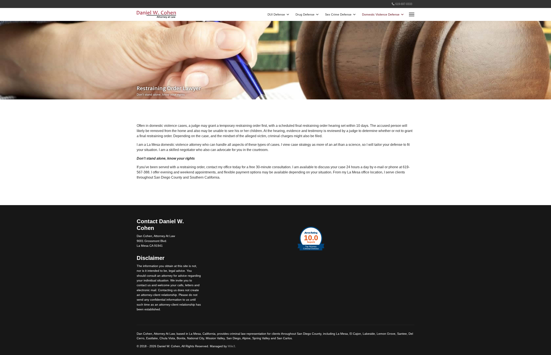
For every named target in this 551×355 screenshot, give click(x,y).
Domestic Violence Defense (380, 14)
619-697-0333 (403, 4)
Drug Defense (305, 14)
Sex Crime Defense (338, 14)
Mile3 (231, 346)
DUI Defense (276, 14)
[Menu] (411, 14)
